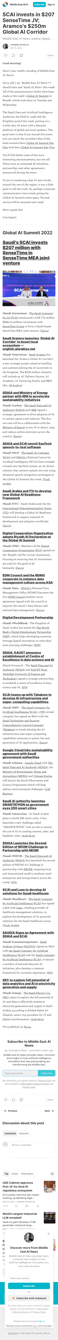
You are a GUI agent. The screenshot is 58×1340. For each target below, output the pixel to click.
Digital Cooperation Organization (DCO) (26, 548)
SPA (24, 687)
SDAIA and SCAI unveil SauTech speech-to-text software (27, 445)
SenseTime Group (13, 326)
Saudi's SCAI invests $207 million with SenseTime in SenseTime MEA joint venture (26, 253)
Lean (19, 908)
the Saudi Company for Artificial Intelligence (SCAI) (25, 953)
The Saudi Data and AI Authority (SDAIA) (28, 765)
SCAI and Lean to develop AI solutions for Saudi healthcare (26, 891)
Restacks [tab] (24, 1133)
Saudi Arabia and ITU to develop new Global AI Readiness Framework (27, 494)
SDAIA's (21, 457)
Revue (27, 1027)
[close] (48, 1233)
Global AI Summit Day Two (37, 147)
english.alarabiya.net (19, 349)
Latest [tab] (14, 1173)
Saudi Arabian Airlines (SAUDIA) (25, 944)
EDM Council (16, 597)
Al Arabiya (15, 385)
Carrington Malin (19, 45)
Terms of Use (44, 1080)
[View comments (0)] (13, 55)
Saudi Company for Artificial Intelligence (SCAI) (29, 957)
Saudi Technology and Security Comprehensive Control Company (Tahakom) (23, 725)
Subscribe (39, 4)
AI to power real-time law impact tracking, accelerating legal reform (21, 1196)
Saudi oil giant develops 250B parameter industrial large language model (19, 1223)
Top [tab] (6, 1173)
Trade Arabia (11, 925)
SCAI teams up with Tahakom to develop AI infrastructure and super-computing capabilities (27, 698)
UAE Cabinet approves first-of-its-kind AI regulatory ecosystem (18, 1186)
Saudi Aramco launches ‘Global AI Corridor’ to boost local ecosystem (28, 341)
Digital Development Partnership (28, 617)
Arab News (28, 836)
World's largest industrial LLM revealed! (20, 1215)
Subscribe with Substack (31, 1298)
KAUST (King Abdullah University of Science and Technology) (25, 674)
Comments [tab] (10, 1133)
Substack (13, 1333)
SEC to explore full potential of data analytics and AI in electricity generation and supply (29, 983)
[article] (29, 1194)
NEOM (28, 869)
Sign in (51, 4)
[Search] (52, 1173)
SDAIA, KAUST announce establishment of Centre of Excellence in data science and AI (28, 656)
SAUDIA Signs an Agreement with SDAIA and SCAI (28, 934)
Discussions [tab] (27, 1173)
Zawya (44, 331)
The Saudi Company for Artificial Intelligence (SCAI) (26, 710)
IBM (33, 410)
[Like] (6, 55)
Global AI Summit (37, 96)
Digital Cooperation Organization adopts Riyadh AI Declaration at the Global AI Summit (28, 536)
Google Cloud (33, 763)
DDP (37, 645)
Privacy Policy (39, 1312)
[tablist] (16, 1133)
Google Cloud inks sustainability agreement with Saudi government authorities (28, 753)
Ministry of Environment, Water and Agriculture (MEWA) (24, 774)
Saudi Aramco (37, 355)
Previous (12, 1110)
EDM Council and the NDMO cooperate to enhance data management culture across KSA (28, 578)
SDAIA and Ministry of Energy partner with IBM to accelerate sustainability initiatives (26, 396)
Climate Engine (43, 776)
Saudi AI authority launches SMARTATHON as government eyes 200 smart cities (26, 804)
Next (47, 1110)
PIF (42, 712)
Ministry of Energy (14, 427)
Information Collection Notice (35, 1083)
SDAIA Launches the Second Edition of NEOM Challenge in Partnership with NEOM (25, 846)
